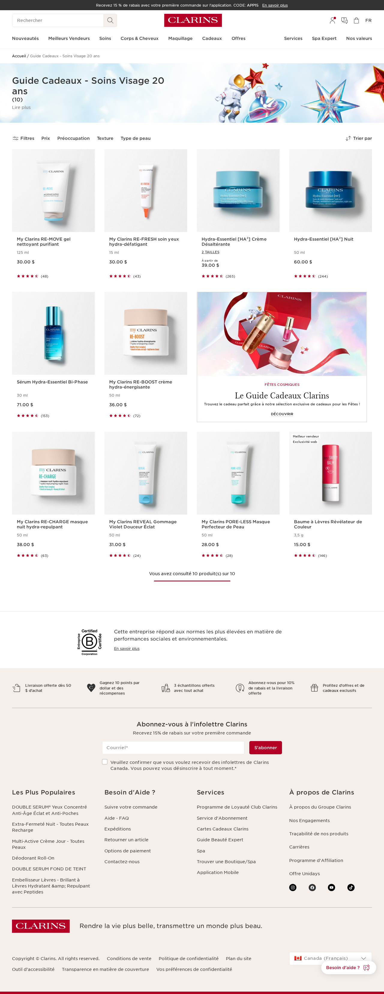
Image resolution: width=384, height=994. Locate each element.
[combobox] (330, 958)
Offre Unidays (304, 873)
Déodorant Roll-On (33, 858)
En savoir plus (127, 648)
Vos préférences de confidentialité (194, 969)
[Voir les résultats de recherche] (110, 20)
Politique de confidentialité (189, 958)
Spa (201, 850)
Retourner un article (126, 839)
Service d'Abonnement (222, 818)
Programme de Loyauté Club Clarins (237, 807)
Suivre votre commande (131, 807)
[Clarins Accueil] (193, 20)
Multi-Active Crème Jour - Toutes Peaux (48, 844)
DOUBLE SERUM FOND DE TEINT (49, 868)
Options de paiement (127, 850)
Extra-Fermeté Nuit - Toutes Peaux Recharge (50, 827)
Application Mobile (218, 872)
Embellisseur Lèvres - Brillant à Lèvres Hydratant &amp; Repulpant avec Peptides (51, 886)
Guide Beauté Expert (220, 839)
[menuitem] (332, 20)
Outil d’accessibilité (33, 969)
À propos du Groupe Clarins (320, 807)
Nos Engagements (309, 820)
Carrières (299, 847)
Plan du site (238, 958)
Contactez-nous (122, 861)
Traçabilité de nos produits (318, 833)
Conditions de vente (129, 958)
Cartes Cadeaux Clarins (222, 829)
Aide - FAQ (116, 818)
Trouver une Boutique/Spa (226, 861)
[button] (21, 107)
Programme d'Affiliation (316, 860)
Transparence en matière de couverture (105, 969)
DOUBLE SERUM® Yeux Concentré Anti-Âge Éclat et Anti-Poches (49, 810)
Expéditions (117, 829)
